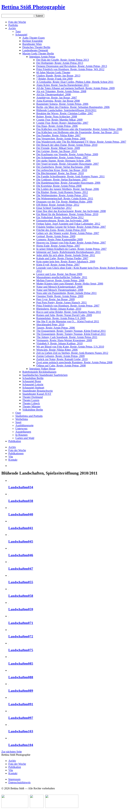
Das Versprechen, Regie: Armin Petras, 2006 (60, 138)
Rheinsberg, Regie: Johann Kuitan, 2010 (58, 308)
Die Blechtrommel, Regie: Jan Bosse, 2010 (60, 173)
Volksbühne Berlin (32, 409)
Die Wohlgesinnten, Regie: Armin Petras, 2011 (62, 195)
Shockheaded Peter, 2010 (50, 324)
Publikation (14, 441)
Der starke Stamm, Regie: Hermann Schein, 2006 (63, 160)
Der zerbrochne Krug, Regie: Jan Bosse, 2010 (61, 170)
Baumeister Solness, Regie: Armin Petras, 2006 (62, 103)
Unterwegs (21, 428)
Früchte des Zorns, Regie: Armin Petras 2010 (61, 230)
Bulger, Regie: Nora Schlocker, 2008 (56, 116)
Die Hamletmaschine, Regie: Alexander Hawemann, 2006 (68, 182)
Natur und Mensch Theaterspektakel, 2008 (59, 289)
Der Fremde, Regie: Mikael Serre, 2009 (58, 148)
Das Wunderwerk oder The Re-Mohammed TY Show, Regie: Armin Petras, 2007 (81, 141)
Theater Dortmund (32, 397)
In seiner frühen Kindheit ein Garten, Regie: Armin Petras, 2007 (71, 248)
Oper (18, 412)
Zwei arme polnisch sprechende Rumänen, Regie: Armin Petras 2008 (74, 362)
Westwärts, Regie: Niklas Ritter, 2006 (57, 349)
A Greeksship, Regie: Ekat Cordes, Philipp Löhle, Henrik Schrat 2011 (74, 81)
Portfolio (13, 25)
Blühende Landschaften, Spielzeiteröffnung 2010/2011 (66, 110)
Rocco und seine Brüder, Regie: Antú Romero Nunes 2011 (68, 311)
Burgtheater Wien (32, 44)
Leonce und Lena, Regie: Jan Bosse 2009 (59, 274)
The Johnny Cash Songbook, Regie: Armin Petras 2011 (66, 337)
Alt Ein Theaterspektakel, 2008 (53, 94)
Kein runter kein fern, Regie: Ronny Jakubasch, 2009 (65, 261)
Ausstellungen (23, 431)
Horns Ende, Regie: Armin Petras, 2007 (58, 245)
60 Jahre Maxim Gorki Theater (53, 72)
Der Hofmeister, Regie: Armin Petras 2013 (59, 62)
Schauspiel (21, 34)
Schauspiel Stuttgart (33, 387)
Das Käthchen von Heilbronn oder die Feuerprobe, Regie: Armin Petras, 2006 (79, 129)
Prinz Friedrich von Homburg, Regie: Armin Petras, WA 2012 (70, 69)
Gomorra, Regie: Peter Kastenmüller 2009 (59, 239)
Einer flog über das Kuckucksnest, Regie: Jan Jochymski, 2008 (71, 211)
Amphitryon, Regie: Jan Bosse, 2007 (56, 97)
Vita (10, 456)
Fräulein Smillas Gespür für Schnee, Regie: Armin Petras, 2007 (71, 226)
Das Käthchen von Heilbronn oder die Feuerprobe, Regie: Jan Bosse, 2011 (77, 132)
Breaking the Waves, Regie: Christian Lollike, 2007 (64, 113)
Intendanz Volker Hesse (42, 368)
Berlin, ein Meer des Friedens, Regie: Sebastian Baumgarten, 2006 (73, 107)
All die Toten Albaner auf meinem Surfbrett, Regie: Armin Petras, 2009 (75, 88)
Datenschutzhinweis (19, 782)
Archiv (12, 28)
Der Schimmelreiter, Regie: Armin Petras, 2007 (62, 157)
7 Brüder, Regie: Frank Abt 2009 (54, 78)
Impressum (14, 779)
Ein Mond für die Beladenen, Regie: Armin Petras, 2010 (67, 214)
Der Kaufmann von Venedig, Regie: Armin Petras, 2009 (67, 154)
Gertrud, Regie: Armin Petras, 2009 (55, 236)
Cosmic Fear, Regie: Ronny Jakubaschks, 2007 (62, 122)
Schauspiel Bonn (31, 381)
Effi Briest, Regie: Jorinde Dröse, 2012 (57, 204)
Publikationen (16, 453)
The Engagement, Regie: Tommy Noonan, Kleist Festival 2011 (71, 330)
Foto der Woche (17, 21)
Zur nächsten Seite (11, 751)
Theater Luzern (30, 400)
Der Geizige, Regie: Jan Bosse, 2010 (56, 151)
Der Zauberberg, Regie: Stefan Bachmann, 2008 (63, 166)
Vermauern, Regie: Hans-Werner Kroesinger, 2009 (64, 340)
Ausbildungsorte (24, 425)
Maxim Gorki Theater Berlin (38, 53)
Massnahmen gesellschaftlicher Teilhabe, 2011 (61, 277)
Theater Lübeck (31, 403)
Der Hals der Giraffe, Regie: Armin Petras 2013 (62, 59)
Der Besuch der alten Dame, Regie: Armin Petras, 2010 (66, 144)
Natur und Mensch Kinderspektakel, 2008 (59, 286)
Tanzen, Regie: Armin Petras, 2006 (55, 327)
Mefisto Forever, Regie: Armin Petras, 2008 (60, 280)
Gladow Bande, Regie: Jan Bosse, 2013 (58, 75)
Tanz (18, 31)
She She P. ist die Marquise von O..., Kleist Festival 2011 (67, 321)
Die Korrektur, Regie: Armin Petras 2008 (58, 185)
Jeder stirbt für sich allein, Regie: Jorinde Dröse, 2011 (65, 255)
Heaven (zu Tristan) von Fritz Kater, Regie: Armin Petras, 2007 (71, 242)
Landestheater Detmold (35, 50)
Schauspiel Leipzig (32, 384)
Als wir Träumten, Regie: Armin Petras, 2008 (61, 91)
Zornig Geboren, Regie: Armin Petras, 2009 (60, 356)
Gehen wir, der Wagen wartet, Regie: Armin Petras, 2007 (67, 233)
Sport (18, 422)
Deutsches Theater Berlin (36, 47)
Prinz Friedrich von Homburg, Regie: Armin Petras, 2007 (67, 305)
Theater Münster (31, 406)
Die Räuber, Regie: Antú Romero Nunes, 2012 (62, 192)
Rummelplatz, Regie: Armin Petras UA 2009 (60, 318)
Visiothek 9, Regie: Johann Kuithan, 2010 (59, 343)
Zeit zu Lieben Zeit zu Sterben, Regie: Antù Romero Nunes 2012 (72, 352)
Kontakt (12, 459)
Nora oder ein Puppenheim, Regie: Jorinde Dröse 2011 (66, 293)
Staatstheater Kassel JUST (36, 393)
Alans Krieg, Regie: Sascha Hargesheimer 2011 (62, 85)
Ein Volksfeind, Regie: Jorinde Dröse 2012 (60, 217)
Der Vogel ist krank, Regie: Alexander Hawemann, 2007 (67, 163)
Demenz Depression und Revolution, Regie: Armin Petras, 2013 (71, 66)
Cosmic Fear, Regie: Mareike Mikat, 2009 (59, 119)
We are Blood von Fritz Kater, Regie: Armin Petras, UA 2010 (70, 346)
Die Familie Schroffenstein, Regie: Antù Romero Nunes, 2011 (70, 176)
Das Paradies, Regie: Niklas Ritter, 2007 (58, 135)
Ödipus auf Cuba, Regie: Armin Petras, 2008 (61, 365)
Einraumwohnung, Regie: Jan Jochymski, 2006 (62, 220)
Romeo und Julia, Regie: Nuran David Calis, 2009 (64, 315)
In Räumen (21, 434)
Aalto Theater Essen (33, 37)
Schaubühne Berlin (32, 378)
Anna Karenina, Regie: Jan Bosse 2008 (58, 100)
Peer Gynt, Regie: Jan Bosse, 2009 (55, 299)
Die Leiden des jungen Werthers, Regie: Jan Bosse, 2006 (67, 189)
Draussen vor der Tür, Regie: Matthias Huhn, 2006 (64, 201)
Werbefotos (21, 419)
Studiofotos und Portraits (29, 415)
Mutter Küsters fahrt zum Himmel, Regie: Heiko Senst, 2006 (69, 283)
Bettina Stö (33, 7)
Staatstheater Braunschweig (37, 390)
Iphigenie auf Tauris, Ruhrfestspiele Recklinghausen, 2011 (68, 252)
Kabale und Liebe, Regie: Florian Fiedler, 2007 (62, 258)
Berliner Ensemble (32, 40)
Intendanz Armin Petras (42, 56)
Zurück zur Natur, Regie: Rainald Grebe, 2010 (62, 359)
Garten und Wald (24, 438)
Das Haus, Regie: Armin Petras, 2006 (57, 125)
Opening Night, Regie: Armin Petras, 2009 (59, 296)
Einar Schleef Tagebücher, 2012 (54, 207)
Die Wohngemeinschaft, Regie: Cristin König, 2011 (64, 198)
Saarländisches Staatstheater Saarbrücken (45, 374)
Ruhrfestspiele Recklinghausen (39, 371)
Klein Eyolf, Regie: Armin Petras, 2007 (58, 264)
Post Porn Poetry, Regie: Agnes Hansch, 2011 (61, 302)
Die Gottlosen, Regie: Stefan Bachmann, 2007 (61, 179)
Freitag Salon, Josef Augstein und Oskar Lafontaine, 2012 (68, 223)
